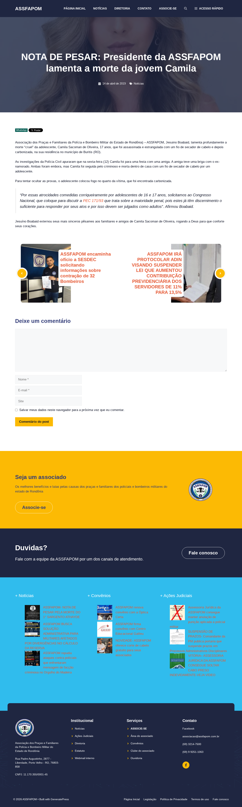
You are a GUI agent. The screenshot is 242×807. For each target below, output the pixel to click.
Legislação (149, 799)
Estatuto (80, 750)
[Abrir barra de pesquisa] (185, 8)
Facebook (188, 728)
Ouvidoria (136, 758)
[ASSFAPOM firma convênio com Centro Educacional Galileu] (104, 630)
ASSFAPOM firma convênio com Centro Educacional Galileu (131, 629)
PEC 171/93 (93, 201)
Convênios (137, 743)
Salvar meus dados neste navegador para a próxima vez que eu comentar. (71, 410)
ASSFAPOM (28, 8)
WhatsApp (21, 130)
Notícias (100, 8)
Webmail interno (84, 758)
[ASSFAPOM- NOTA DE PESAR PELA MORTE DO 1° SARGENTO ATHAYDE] (32, 613)
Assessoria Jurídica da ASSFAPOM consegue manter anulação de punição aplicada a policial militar (197, 617)
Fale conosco (203, 552)
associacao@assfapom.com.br (200, 736)
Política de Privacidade (173, 799)
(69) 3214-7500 (191, 744)
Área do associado (142, 735)
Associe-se (168, 8)
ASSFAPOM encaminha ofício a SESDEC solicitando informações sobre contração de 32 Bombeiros (85, 267)
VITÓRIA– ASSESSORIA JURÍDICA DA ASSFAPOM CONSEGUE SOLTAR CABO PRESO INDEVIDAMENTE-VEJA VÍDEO (198, 665)
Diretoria (122, 8)
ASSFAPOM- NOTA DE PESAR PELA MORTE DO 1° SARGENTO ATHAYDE (61, 612)
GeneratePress (60, 799)
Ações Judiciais (84, 735)
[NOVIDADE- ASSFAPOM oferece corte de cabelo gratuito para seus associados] (104, 646)
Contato (144, 8)
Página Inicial (75, 8)
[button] (209, 8)
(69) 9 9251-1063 (192, 751)
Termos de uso (200, 799)
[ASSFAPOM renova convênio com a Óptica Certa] (104, 613)
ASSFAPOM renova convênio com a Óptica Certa (132, 612)
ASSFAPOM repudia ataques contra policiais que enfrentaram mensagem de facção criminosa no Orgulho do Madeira (51, 662)
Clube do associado (142, 750)
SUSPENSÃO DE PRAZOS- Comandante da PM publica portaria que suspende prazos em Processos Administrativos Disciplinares (198, 641)
